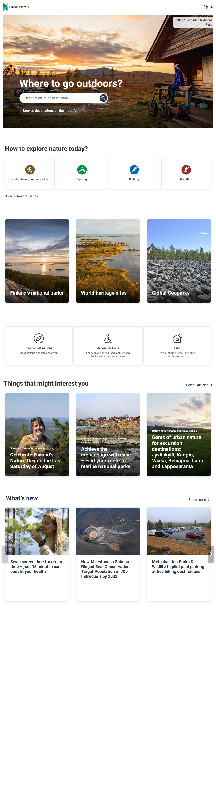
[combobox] (63, 98)
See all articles (197, 385)
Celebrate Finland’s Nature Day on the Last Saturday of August (36, 460)
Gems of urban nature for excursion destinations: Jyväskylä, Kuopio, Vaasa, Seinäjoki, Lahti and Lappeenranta (177, 452)
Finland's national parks (36, 293)
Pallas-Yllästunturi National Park (193, 22)
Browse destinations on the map (47, 110)
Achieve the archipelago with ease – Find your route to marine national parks (106, 458)
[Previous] (5, 554)
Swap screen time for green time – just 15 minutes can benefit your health (36, 567)
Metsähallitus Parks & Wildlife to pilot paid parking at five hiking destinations (178, 567)
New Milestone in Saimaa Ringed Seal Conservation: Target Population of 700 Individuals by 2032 (106, 569)
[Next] (211, 554)
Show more (197, 499)
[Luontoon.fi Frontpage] (16, 7)
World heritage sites (104, 293)
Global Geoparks (171, 293)
